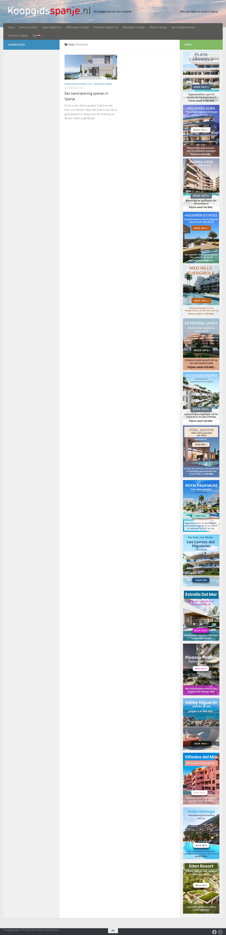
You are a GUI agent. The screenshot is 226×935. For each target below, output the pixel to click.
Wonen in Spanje (158, 27)
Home (11, 27)
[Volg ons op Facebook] (214, 932)
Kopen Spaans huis (52, 27)
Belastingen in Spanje (134, 27)
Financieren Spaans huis (105, 27)
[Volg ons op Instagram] (220, 932)
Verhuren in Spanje (18, 35)
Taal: (34, 35)
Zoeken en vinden (28, 27)
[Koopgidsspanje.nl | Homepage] (49, 11)
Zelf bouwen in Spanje (77, 27)
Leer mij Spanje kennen (183, 27)
